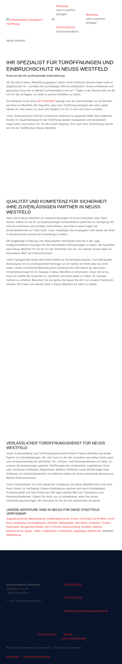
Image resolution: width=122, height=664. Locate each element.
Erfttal (74, 518)
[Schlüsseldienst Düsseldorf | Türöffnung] (27, 21)
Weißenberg (13, 534)
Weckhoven (94, 530)
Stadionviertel (14, 530)
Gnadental (20, 522)
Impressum (12, 656)
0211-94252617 (46, 101)
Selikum (97, 526)
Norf (47, 526)
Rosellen (86, 526)
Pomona (56, 526)
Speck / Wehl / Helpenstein (41, 530)
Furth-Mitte (99, 518)
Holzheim (94, 522)
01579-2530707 (65, 27)
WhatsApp (62, 6)
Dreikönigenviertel (58, 518)
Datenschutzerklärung (36, 656)
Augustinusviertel (16, 518)
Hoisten (106, 522)
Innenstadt (12, 526)
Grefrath (52, 522)
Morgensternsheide (31, 526)
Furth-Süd (86, 518)
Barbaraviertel (37, 518)
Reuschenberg (71, 526)
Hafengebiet (66, 522)
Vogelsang (79, 530)
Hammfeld (81, 522)
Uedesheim (65, 530)
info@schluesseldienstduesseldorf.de (86, 611)
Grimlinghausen (36, 522)
